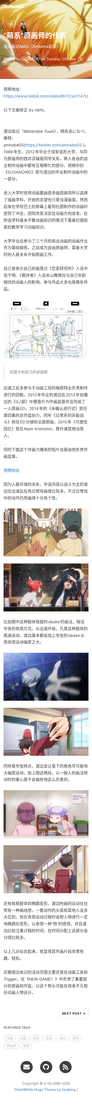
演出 (62, 1038)
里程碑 (11, 1046)
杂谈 (49, 1038)
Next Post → (74, 1013)
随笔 (26, 1046)
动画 (9, 23)
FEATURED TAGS (17, 1027)
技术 (36, 1038)
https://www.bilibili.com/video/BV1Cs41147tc (46, 96)
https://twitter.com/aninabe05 (53, 145)
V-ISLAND (14, 6)
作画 (23, 23)
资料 (75, 1038)
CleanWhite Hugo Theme (35, 1089)
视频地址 (12, 470)
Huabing (69, 1089)
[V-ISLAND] (65, 1067)
